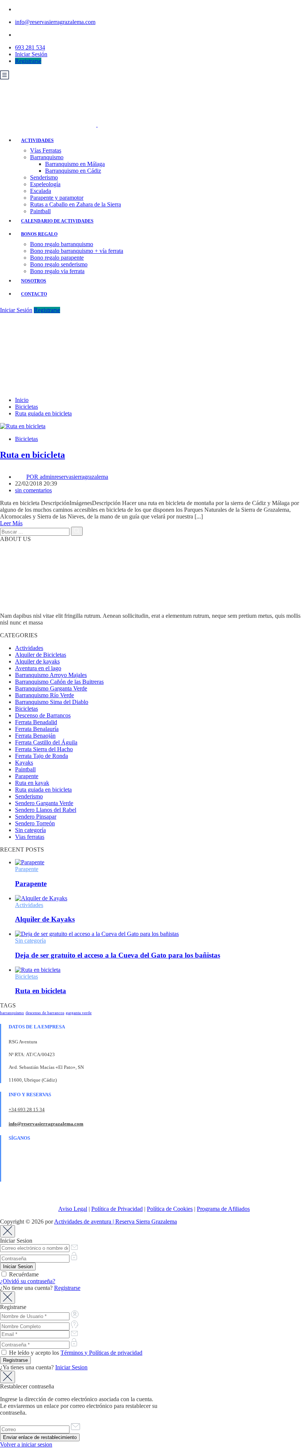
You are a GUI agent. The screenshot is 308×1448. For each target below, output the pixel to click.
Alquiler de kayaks (37, 661)
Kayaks (24, 762)
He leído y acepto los (75, 1352)
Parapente (26, 776)
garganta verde (79, 1013)
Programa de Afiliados (223, 1209)
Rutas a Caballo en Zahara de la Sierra (75, 204)
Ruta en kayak (32, 783)
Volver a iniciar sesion (26, 1444)
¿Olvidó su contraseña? (27, 1281)
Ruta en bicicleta (32, 455)
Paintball (40, 211)
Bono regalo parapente (57, 257)
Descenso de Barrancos (43, 715)
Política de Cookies (170, 1209)
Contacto (34, 294)
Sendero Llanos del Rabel (45, 810)
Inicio (22, 400)
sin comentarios (33, 490)
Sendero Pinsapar (35, 816)
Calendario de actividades (57, 221)
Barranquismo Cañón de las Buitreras (59, 681)
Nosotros (33, 281)
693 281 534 (30, 47)
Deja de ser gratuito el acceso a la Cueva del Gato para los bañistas (117, 955)
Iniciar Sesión (31, 54)
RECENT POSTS (22, 849)
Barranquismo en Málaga (75, 164)
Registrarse (28, 61)
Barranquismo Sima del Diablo (51, 702)
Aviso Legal (72, 1209)
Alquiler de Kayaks (45, 919)
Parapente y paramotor (56, 197)
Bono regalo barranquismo (61, 244)
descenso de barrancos (45, 1013)
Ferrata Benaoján (35, 735)
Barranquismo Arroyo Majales (51, 675)
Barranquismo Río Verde (44, 695)
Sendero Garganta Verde (44, 803)
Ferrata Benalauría (37, 729)
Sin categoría (30, 830)
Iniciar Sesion (71, 1367)
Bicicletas (26, 406)
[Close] (7, 1231)
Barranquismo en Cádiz (73, 170)
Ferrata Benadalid (36, 722)
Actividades (37, 140)
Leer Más (11, 523)
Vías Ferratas (45, 150)
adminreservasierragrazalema (67, 477)
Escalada (40, 191)
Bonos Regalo (39, 234)
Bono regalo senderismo (59, 264)
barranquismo (12, 1013)
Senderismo (44, 177)
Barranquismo (46, 157)
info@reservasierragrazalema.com (55, 22)
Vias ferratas (29, 837)
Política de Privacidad (117, 1209)
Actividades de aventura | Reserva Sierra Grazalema (115, 1221)
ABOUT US (15, 539)
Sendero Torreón (35, 823)
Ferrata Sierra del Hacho (44, 749)
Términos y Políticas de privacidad (101, 1352)
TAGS (8, 1005)
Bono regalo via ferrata (57, 271)
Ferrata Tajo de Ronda (41, 756)
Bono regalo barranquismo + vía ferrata (76, 251)
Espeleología (45, 184)
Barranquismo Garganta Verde (51, 688)
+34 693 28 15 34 (27, 1109)
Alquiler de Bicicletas (40, 655)
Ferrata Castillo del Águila (46, 742)
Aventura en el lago (38, 668)
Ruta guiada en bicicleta (43, 413)
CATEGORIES (19, 635)
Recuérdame (23, 1274)
